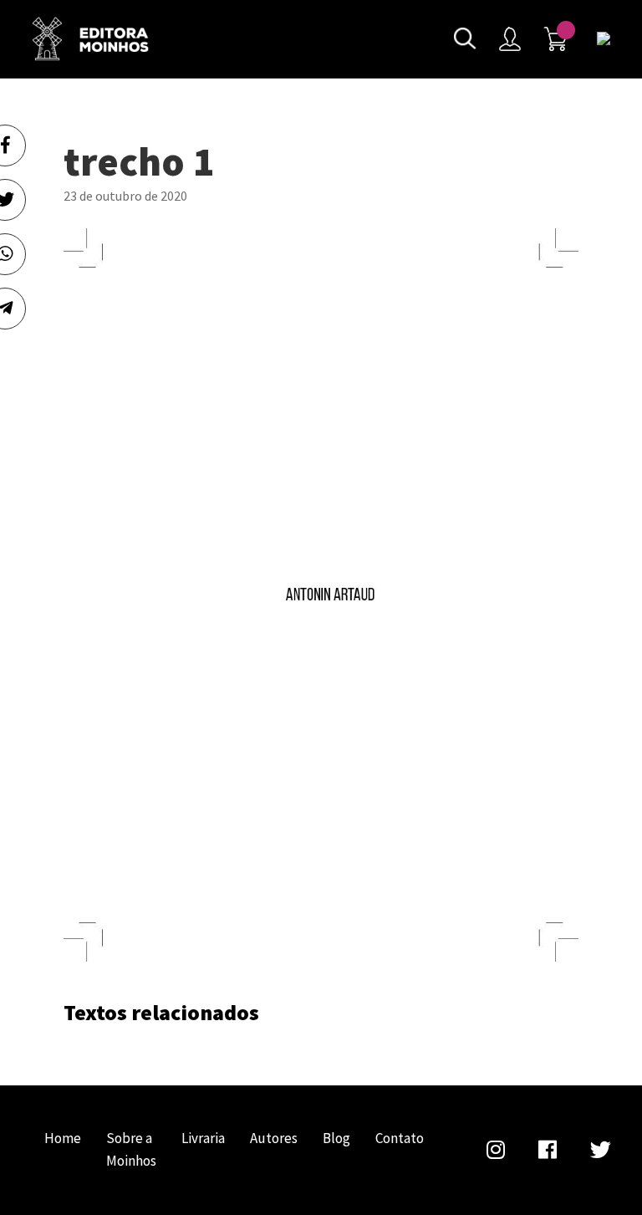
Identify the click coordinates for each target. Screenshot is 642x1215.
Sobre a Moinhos (131, 1150)
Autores (274, 1138)
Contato (399, 1138)
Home (62, 1138)
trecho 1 (90, 39)
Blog (336, 1138)
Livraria (203, 1138)
